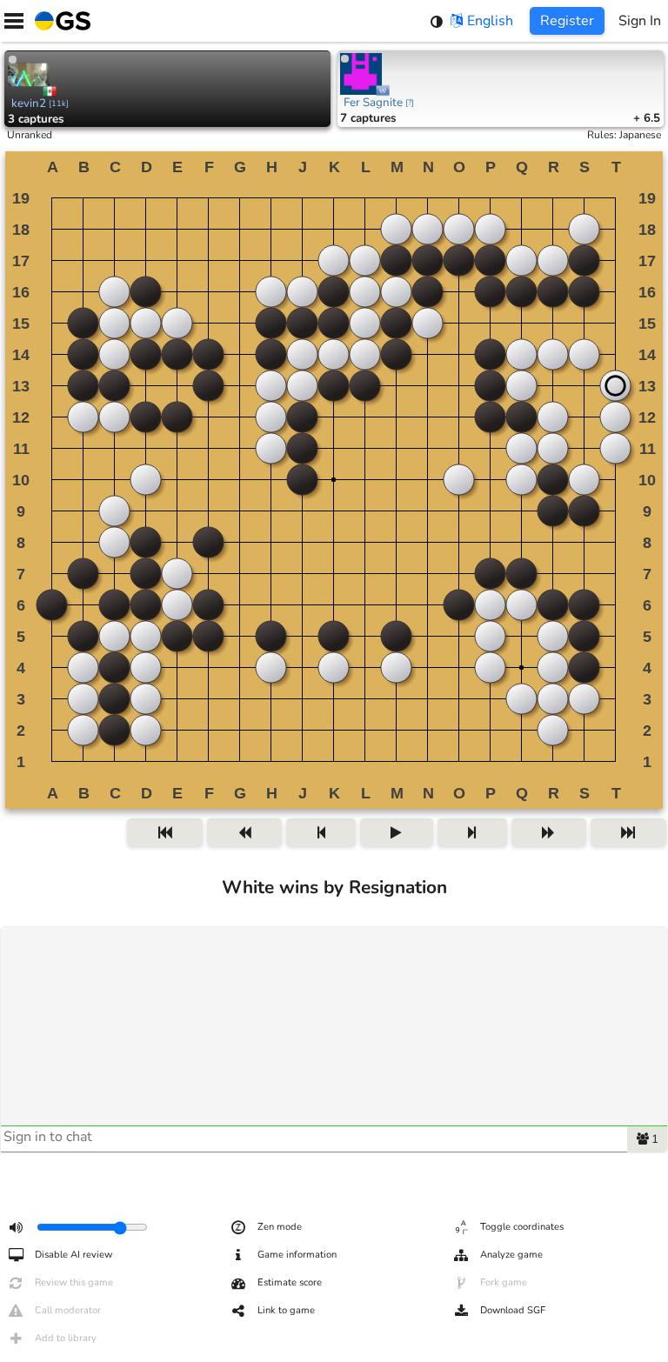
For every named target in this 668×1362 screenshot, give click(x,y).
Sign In (639, 20)
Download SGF (512, 1310)
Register (567, 20)
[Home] (59, 20)
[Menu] (14, 21)
